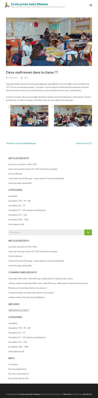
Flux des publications (17, 369)
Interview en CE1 (84, 143)
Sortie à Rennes (15, 173)
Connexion (13, 364)
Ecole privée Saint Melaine (29, 4)
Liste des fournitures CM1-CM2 (22, 164)
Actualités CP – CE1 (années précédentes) (27, 210)
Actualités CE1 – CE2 (17, 215)
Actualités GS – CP (16, 205)
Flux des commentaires (18, 373)
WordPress (87, 394)
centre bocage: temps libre (20, 183)
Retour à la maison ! (38, 288)
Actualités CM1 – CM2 (18, 219)
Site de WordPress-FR (18, 378)
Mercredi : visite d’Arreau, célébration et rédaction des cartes (45, 278)
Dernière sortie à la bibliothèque (21, 143)
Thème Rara (67, 394)
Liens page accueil (16, 224)
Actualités (13, 196)
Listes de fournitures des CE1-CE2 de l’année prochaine (32, 169)
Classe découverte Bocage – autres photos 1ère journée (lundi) (36, 178)
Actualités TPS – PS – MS (19, 201)
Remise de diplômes (36, 297)
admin (26, 78)
